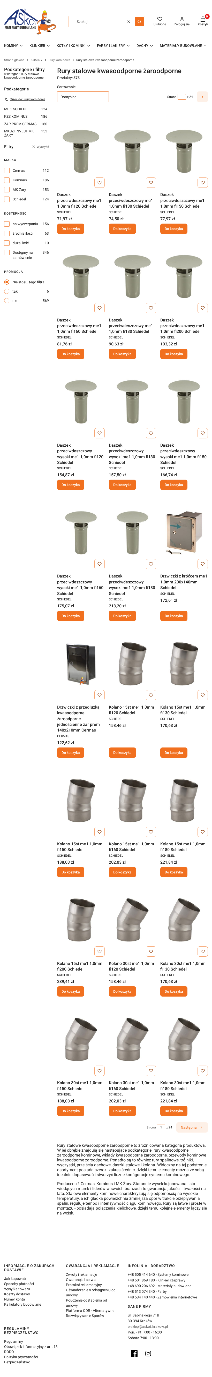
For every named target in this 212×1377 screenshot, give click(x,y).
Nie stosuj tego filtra (28, 282)
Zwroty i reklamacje (81, 1274)
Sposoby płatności (19, 1284)
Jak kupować (15, 1279)
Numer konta (14, 1299)
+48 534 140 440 (141, 1297)
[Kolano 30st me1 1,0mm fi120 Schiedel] (132, 920)
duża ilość (21, 243)
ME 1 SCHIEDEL (25, 109)
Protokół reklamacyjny (84, 1285)
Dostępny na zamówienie (23, 255)
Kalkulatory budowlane (22, 1304)
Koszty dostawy (17, 1294)
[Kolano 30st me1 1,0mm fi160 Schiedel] (132, 1039)
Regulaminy (13, 1341)
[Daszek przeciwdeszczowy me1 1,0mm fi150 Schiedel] (184, 151)
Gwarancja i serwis (81, 1280)
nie (14, 301)
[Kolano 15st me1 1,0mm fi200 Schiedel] (81, 920)
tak (15, 291)
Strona (172, 97)
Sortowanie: (66, 87)
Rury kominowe (59, 60)
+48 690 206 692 (141, 1286)
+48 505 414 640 (141, 1274)
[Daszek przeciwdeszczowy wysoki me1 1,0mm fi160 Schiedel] (81, 532)
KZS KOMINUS (25, 116)
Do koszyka (71, 229)
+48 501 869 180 (141, 1280)
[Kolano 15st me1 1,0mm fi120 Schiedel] (132, 663)
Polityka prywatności (21, 1357)
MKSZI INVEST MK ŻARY (25, 133)
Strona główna (14, 60)
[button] (139, 21)
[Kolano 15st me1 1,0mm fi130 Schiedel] (184, 663)
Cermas (19, 170)
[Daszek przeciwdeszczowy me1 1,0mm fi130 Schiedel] (132, 151)
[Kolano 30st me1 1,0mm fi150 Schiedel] (81, 1039)
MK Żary (19, 190)
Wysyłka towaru (17, 1289)
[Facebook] (134, 1353)
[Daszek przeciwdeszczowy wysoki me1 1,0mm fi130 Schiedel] (132, 401)
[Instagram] (148, 1353)
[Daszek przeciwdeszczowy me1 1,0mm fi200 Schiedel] (184, 276)
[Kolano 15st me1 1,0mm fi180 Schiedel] (184, 800)
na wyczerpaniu (25, 224)
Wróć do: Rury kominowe (27, 99)
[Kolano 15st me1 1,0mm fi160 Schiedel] (132, 800)
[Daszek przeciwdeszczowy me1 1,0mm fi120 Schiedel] (81, 151)
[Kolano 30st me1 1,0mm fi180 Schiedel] (184, 1039)
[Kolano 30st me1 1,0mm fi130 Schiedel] (184, 920)
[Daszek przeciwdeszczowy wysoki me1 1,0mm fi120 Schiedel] (81, 401)
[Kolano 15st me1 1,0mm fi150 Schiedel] (81, 800)
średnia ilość (23, 233)
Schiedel (19, 199)
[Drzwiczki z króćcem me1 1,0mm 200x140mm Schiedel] (184, 532)
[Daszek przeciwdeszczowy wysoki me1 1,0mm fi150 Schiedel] (184, 401)
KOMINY (36, 60)
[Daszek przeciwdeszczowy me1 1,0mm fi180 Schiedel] (132, 276)
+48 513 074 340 (141, 1291)
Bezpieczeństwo (17, 1362)
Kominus (20, 180)
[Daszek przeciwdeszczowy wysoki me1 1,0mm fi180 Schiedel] (132, 532)
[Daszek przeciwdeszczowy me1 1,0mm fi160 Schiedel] (81, 276)
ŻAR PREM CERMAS (25, 124)
